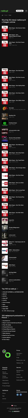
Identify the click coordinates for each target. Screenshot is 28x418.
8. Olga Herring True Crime (8, 335)
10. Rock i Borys (5, 339)
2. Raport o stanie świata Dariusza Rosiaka (12, 322)
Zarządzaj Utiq (5, 383)
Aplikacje (18, 374)
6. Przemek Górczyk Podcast (8, 331)
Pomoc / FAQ (19, 377)
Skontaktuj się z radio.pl (20, 371)
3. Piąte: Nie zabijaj (6, 324)
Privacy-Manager (6, 385)
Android (4, 398)
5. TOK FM (4, 300)
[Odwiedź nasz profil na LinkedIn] (17, 395)
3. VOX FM (4, 296)
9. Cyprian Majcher (6, 337)
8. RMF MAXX (5, 306)
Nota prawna (5, 380)
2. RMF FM (4, 294)
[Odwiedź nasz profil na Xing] (20, 395)
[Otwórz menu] (26, 11)
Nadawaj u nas (19, 363)
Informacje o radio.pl (19, 354)
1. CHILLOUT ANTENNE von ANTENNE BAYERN (13, 292)
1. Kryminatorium (6, 320)
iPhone (4, 393)
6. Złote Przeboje (6, 302)
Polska (15, 405)
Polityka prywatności (5, 377)
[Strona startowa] (2, 15)
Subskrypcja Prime (20, 380)
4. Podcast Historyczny (7, 327)
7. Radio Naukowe (6, 333)
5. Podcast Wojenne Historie (8, 329)
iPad (3, 396)
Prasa (17, 357)
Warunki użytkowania (5, 373)
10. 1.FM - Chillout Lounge (8, 310)
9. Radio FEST (5, 308)
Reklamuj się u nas (20, 360)
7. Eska (3, 304)
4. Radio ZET (5, 298)
